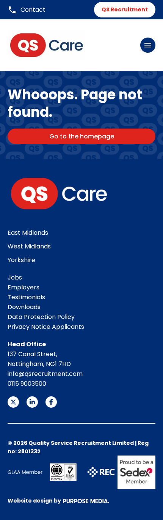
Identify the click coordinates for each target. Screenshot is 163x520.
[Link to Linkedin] (32, 402)
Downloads (24, 307)
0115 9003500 (27, 383)
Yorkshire (21, 260)
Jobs (15, 277)
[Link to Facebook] (51, 402)
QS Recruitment (125, 9)
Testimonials (26, 297)
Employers (23, 287)
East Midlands (28, 232)
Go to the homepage (81, 136)
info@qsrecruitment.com (45, 373)
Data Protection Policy (41, 317)
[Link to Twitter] (13, 402)
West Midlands (29, 246)
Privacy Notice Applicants (46, 326)
